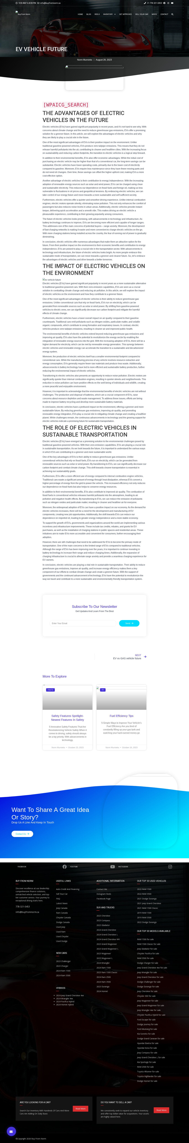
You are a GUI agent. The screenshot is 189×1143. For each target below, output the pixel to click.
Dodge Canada (63, 922)
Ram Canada (62, 912)
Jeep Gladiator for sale (147, 948)
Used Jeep (60, 927)
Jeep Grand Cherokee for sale (150, 977)
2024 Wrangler (103, 963)
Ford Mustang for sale (147, 1029)
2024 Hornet (102, 991)
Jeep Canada (61, 908)
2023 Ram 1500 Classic (107, 972)
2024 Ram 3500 (63, 975)
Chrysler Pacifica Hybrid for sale (151, 1015)
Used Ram (60, 931)
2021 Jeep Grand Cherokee (149, 903)
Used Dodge (61, 941)
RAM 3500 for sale (145, 958)
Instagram (123, 866)
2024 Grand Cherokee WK (108, 939)
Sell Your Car (62, 894)
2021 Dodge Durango (147, 898)
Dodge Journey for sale (147, 1024)
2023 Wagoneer (104, 953)
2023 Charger (62, 966)
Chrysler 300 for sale (146, 996)
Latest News (62, 903)
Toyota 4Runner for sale (148, 1071)
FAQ (58, 898)
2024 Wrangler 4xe (64, 998)
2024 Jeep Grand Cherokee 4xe (70, 995)
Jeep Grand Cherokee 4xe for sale (152, 967)
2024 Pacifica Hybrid (65, 1001)
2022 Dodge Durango (147, 922)
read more (81, 1108)
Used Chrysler (62, 936)
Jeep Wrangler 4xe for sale (149, 1010)
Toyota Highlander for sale (149, 1076)
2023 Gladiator (103, 925)
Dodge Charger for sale (147, 963)
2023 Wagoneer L (104, 958)
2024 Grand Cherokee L (107, 934)
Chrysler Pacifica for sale (148, 953)
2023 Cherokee (103, 915)
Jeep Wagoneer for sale (147, 1000)
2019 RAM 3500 (144, 917)
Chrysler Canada (63, 917)
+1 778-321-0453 (154, 3)
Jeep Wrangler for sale (147, 972)
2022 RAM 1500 (144, 889)
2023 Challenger (63, 961)
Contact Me (102, 889)
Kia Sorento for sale (146, 1033)
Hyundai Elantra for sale (147, 1043)
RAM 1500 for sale (145, 939)
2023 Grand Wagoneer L (107, 948)
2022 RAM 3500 (144, 894)
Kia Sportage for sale (146, 1062)
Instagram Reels (104, 894)
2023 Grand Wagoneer (107, 944)
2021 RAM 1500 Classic (147, 908)
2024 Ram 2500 (104, 977)
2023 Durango (103, 986)
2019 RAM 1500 (144, 912)
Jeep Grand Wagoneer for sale (150, 1005)
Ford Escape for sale (146, 1019)
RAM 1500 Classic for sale (148, 944)
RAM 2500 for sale (145, 1066)
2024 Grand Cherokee (106, 930)
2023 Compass (103, 920)
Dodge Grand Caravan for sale (150, 1038)
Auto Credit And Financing (67, 889)
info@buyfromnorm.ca (50, 3)
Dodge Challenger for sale (148, 981)
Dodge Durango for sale (148, 986)
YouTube (74, 866)
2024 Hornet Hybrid (65, 1004)
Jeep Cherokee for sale (147, 991)
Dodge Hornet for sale (147, 1081)
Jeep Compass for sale (147, 1052)
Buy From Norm (38, 1138)
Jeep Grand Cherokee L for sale (151, 1057)
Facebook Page (104, 898)
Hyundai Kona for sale (147, 1048)
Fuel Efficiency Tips (121, 715)
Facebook (22, 866)
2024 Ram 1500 (63, 970)
